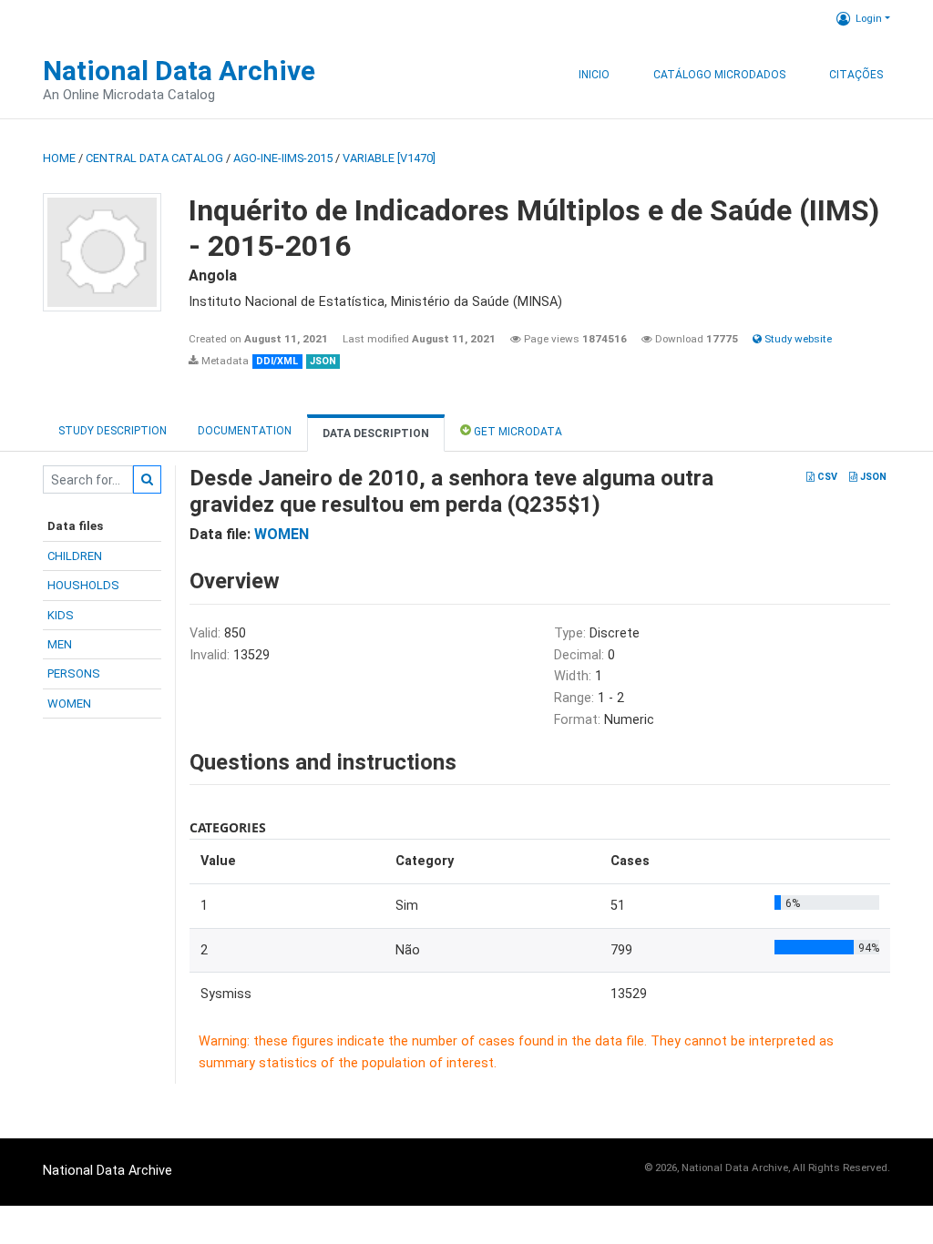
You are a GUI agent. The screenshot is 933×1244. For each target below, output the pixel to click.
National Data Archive (179, 71)
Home (59, 158)
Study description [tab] (112, 430)
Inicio (594, 74)
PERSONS (73, 673)
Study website (797, 338)
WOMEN (69, 703)
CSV (826, 477)
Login (869, 18)
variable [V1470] (389, 158)
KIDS (60, 615)
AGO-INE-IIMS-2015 (283, 158)
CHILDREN (74, 556)
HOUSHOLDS (83, 585)
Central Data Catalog (154, 158)
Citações (856, 74)
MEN (59, 644)
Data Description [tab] (376, 433)
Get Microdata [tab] (516, 431)
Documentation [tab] (245, 430)
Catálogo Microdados (719, 74)
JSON (872, 477)
